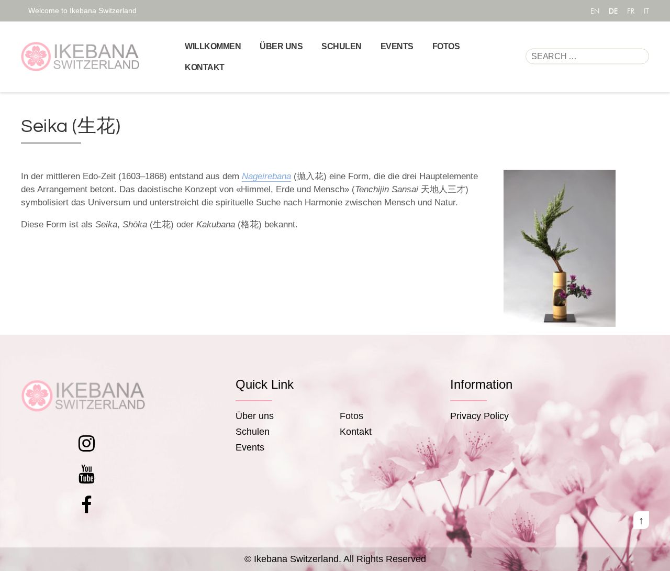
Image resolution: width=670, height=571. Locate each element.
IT (646, 11)
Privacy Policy (479, 416)
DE (613, 11)
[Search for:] (587, 56)
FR (630, 11)
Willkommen (213, 46)
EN (594, 11)
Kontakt (205, 67)
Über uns (281, 46)
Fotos (446, 46)
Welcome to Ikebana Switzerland (82, 10)
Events (397, 46)
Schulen (341, 46)
